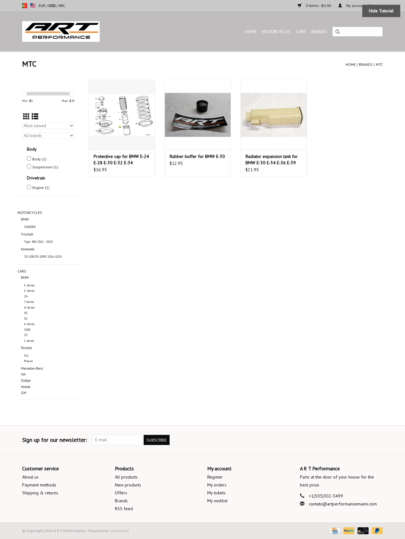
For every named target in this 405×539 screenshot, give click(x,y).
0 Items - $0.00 (318, 5)
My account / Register (364, 5)
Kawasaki (27, 249)
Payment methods (39, 485)
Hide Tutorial (381, 11)
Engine (41, 187)
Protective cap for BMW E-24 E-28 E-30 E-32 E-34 (121, 160)
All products (126, 477)
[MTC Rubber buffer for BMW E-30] (198, 114)
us (32, 5)
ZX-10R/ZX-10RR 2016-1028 (42, 256)
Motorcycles (276, 31)
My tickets (216, 493)
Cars (301, 31)
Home (251, 31)
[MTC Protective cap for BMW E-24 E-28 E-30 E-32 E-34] (122, 114)
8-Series (29, 307)
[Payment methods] (334, 530)
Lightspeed (119, 530)
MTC (379, 64)
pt (24, 5)
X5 (26, 313)
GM (23, 393)
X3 (26, 319)
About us (30, 477)
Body (39, 159)
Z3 (26, 335)
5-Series (29, 291)
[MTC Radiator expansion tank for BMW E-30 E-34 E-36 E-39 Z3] (273, 114)
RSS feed (124, 508)
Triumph (27, 234)
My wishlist (217, 501)
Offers (121, 493)
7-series (29, 302)
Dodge (25, 380)
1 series (29, 341)
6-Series (29, 324)
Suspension (45, 167)
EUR (42, 5)
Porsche (26, 348)
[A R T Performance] (86, 31)
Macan (28, 361)
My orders (217, 485)
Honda (25, 387)
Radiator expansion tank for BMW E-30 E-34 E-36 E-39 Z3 (272, 160)
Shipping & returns (40, 493)
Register (215, 477)
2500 (27, 330)
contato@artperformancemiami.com (343, 504)
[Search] (337, 32)
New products (128, 485)
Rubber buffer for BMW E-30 (197, 156)
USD (52, 5)
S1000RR (30, 227)
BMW (25, 219)
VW (23, 374)
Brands (319, 31)
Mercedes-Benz (32, 368)
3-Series (29, 285)
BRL (62, 5)
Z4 (26, 296)
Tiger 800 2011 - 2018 (38, 242)
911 (26, 356)
